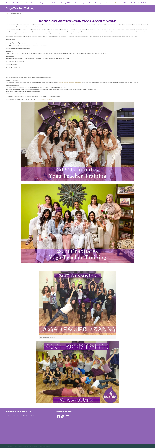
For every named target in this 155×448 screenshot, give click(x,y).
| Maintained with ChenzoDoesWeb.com (41, 446)
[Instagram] (63, 417)
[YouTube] (67, 417)
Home (7, 13)
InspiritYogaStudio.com (46, 99)
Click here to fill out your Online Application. (69, 82)
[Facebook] (58, 417)
